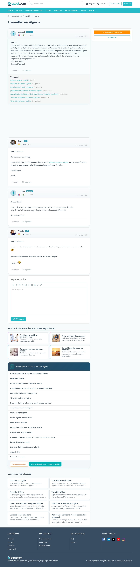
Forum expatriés (45, 539)
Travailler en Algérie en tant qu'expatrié (25, 97)
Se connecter (115, 4)
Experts (73, 542)
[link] (22, 285)
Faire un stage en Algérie (19, 80)
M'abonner (112, 37)
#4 (86, 235)
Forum (83, 10)
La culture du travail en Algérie (21, 87)
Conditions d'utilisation (123, 561)
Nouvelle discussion (113, 32)
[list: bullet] (31, 285)
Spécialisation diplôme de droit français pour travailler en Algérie (34, 94)
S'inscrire (127, 4)
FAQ (72, 539)
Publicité (11, 542)
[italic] (16, 285)
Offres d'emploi (45, 546)
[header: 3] (34, 285)
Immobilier (58, 10)
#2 (86, 145)
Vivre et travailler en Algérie (20, 84)
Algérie (10, 10)
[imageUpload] (25, 285)
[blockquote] (19, 285)
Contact (10, 539)
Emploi (48, 10)
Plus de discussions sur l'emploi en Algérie (45, 464)
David (20, 141)
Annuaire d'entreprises (33, 10)
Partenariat (12, 549)
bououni (21, 32)
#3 (86, 195)
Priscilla (21, 231)
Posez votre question (19, 464)
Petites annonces (71, 10)
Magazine (92, 4)
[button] (37, 285)
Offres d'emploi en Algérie (58, 162)
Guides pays (43, 542)
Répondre (28, 70)
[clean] (40, 285)
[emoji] (28, 285)
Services (19, 10)
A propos (11, 546)
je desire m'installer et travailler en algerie (26, 91)
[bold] (13, 285)
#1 (86, 36)
